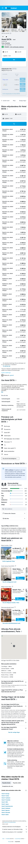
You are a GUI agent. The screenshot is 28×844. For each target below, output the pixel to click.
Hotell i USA (5, 802)
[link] (8, 561)
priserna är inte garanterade (10, 822)
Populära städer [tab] (17, 783)
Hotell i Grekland (6, 808)
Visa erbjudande (20, 557)
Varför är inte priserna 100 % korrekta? (12, 832)
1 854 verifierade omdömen (16, 47)
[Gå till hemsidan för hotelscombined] (11, 8)
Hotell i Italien (5, 814)
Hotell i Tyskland (6, 798)
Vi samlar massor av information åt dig (12, 829)
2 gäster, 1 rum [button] (7, 56)
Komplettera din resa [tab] (7, 786)
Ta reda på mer (6, 366)
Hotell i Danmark (6, 812)
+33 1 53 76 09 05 (6, 45)
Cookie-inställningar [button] (6, 372)
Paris (9, 841)
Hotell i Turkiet (5, 795)
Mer (2, 392)
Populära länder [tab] (6, 783)
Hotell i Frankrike (6, 800)
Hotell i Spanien (6, 810)
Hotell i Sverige (5, 793)
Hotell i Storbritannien (7, 806)
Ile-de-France (18, 838)
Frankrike (8, 838)
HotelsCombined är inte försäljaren (11, 826)
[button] (2, 8)
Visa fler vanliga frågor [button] (14, 732)
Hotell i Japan (5, 804)
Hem (3, 838)
